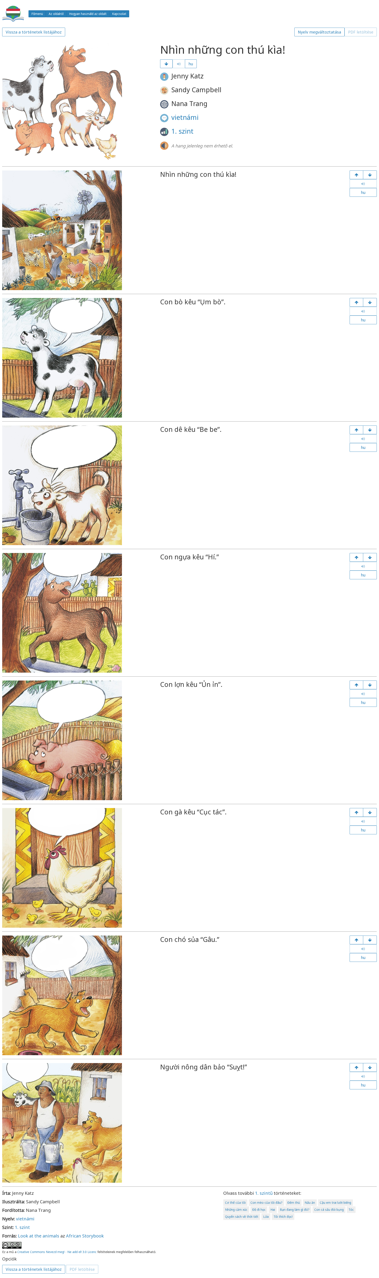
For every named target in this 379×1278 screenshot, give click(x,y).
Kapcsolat (119, 14)
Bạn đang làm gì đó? (294, 1209)
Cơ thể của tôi (235, 1202)
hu (190, 63)
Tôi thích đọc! (283, 1216)
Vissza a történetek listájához (34, 32)
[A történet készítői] (370, 1067)
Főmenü (37, 14)
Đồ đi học (259, 1209)
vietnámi (184, 117)
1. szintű (264, 1193)
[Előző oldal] (356, 174)
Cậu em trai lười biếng (335, 1202)
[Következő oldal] (166, 63)
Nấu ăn (310, 1202)
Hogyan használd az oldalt (88, 14)
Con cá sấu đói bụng (329, 1209)
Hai (272, 1209)
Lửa (266, 1216)
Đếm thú (293, 1202)
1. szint (182, 131)
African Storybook (85, 1236)
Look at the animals (38, 1236)
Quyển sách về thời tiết (241, 1216)
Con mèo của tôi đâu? (266, 1202)
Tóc (351, 1209)
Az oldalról (56, 14)
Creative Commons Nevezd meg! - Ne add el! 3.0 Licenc (57, 1252)
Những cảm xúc (236, 1209)
